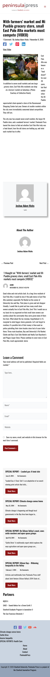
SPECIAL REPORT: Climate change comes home (24, 501)
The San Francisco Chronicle (12, 613)
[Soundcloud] (35, 627)
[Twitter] (11, 44)
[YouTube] (30, 627)
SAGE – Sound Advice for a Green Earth (16, 605)
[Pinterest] (17, 44)
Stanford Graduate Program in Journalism (17, 609)
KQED (5, 601)
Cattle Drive (4, 634)
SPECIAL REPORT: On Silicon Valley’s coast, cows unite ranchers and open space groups (24, 532)
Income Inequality (6, 638)
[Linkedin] (23, 44)
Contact (25, 651)
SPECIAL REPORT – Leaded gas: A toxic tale (22, 471)
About (25, 648)
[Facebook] (5, 44)
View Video (7, 49)
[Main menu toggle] (45, 6)
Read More (11, 491)
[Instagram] (20, 627)
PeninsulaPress (25, 655)
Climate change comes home (10, 631)
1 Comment (7, 39)
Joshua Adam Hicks (25, 205)
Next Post (44, 263)
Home (25, 645)
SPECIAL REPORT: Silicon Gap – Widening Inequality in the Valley (21, 564)
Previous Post (7, 263)
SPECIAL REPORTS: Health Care (11, 641)
